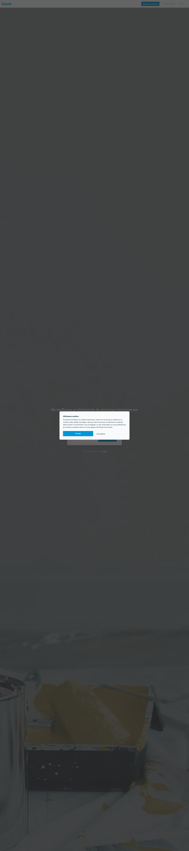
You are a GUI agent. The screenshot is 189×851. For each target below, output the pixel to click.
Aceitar (78, 433)
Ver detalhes (100, 434)
